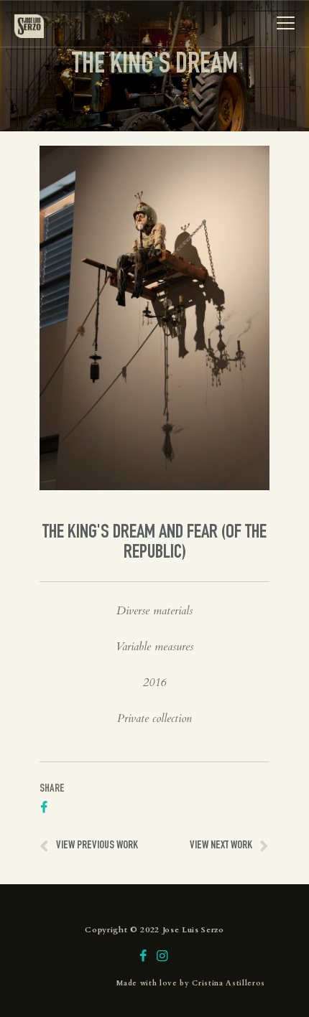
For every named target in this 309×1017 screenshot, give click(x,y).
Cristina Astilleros (228, 983)
